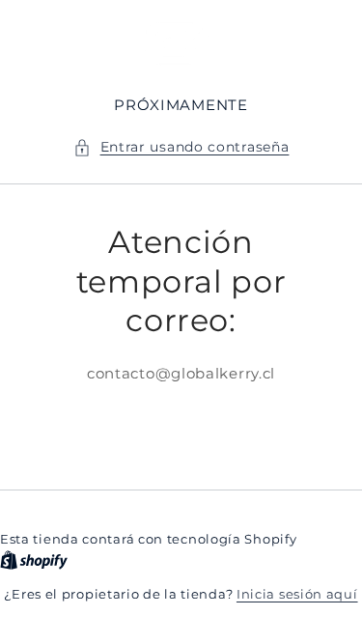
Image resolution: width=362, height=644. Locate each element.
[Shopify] (34, 560)
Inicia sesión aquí (297, 594)
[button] (181, 147)
